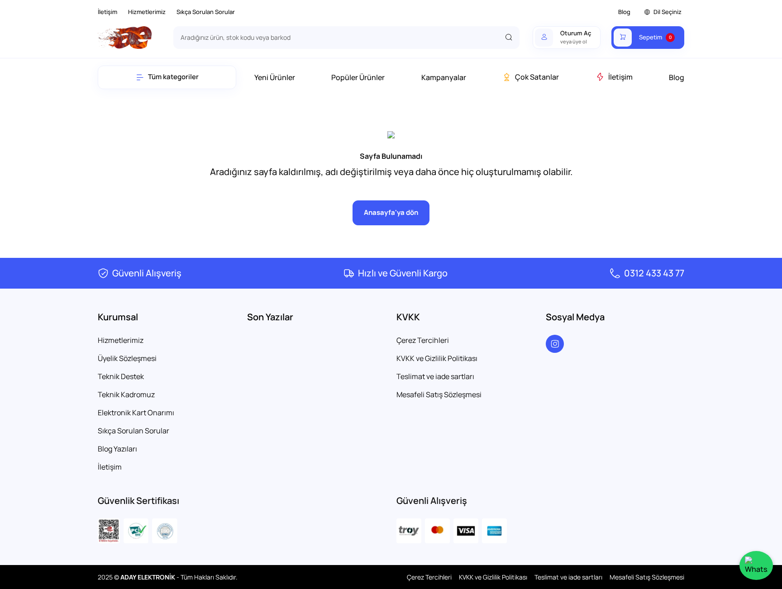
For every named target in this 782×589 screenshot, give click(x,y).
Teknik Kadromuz (126, 394)
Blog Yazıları (117, 449)
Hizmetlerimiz (147, 12)
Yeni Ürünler (274, 77)
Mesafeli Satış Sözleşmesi (439, 394)
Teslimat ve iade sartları (435, 376)
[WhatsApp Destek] (756, 565)
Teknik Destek (121, 376)
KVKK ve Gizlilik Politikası (436, 358)
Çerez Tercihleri (422, 340)
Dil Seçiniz (667, 12)
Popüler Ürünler (358, 77)
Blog (624, 12)
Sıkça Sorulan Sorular (205, 12)
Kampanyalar (443, 77)
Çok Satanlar (537, 77)
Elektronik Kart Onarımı (136, 413)
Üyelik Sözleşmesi (127, 358)
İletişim (107, 12)
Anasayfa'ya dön (391, 212)
